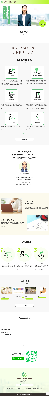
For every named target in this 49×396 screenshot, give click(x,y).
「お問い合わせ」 (6, 265)
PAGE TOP (47, 383)
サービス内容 (19, 388)
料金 (23, 388)
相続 (22, 297)
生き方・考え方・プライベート (41, 297)
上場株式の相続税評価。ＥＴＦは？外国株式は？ (18, 295)
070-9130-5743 (7, 266)
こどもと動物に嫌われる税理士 (30, 295)
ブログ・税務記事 (28, 388)
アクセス (34, 388)
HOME (8, 388)
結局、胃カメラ (40, 295)
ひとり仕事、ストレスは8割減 (6, 295)
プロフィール (13, 388)
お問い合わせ (39, 388)
